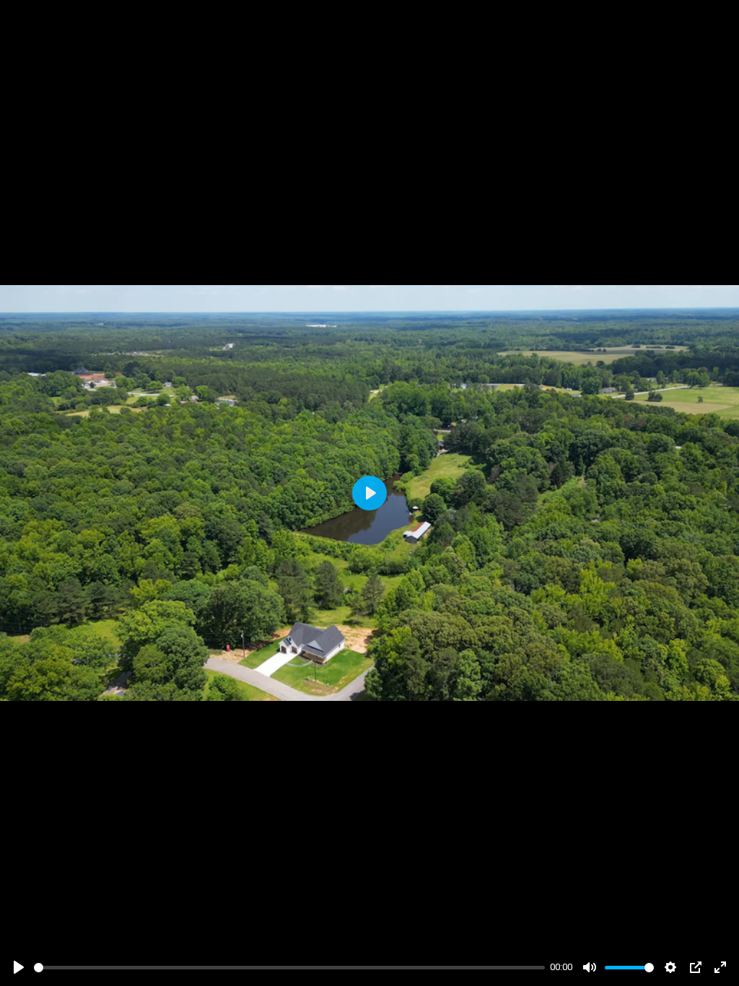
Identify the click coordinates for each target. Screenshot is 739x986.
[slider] (289, 967)
